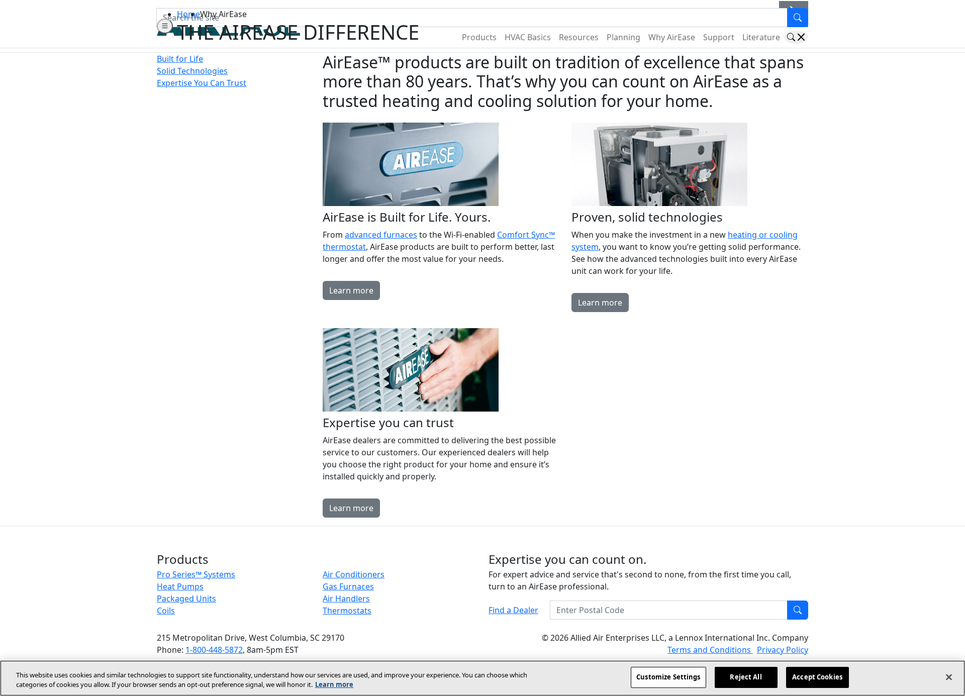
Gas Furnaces (348, 586)
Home (188, 14)
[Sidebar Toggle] (165, 26)
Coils (166, 610)
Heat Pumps (180, 586)
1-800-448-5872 (214, 649)
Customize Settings (668, 676)
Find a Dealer (513, 610)
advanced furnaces (381, 234)
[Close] (949, 677)
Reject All (745, 676)
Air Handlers (346, 598)
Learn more (351, 290)
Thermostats (347, 610)
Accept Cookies (817, 676)
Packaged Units (186, 598)
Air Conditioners (353, 574)
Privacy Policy (782, 649)
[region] (482, 678)
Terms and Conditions (710, 649)
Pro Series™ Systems (196, 574)
